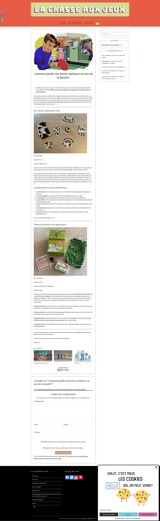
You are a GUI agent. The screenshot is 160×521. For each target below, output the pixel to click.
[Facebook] (66, 370)
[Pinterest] (58, 370)
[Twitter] (72, 477)
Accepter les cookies (109, 514)
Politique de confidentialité (133, 518)
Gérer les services (105, 510)
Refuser (128, 514)
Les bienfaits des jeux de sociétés (62, 361)
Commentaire (39, 401)
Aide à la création (74, 23)
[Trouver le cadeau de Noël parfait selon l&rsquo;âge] (83, 355)
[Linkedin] (2, 16)
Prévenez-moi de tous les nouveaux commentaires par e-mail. (63, 442)
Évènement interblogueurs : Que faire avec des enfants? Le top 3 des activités (62, 389)
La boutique (88, 23)
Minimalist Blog (86, 518)
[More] (68, 370)
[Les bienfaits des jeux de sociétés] (63, 355)
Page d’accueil (36, 490)
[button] (156, 467)
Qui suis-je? (35, 479)
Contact (34, 503)
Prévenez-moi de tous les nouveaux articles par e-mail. (63, 448)
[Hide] (2, 25)
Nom (36, 425)
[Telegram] (65, 370)
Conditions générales (37, 499)
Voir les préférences (148, 514)
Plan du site (35, 476)
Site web (37, 432)
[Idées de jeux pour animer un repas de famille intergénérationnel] (43, 355)
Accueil (63, 23)
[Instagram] (61, 370)
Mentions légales (120, 518)
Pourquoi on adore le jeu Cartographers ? (113, 67)
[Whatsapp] (63, 370)
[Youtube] (60, 370)
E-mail (66, 425)
